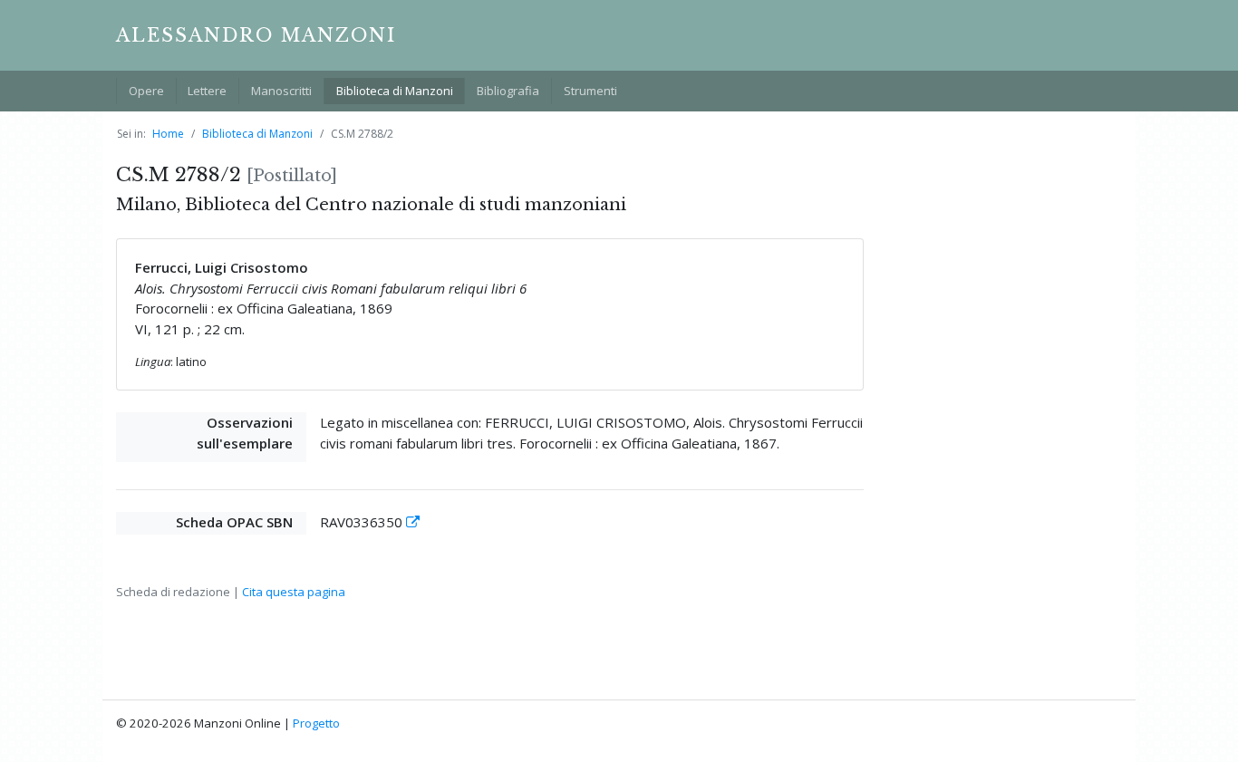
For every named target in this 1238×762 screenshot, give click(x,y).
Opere (146, 90)
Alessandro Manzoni (256, 35)
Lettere (207, 90)
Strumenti (590, 90)
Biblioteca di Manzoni (394, 90)
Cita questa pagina (293, 592)
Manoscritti (281, 90)
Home (168, 133)
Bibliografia (508, 90)
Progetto (316, 723)
